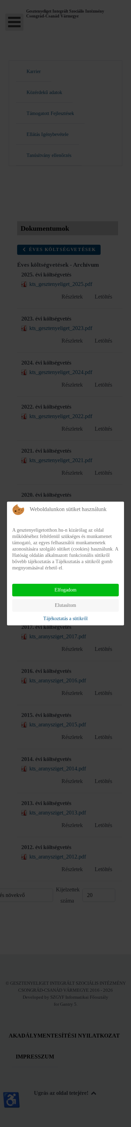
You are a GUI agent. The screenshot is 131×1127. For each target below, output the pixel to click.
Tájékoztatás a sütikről (65, 618)
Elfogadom (65, 590)
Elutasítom (65, 605)
